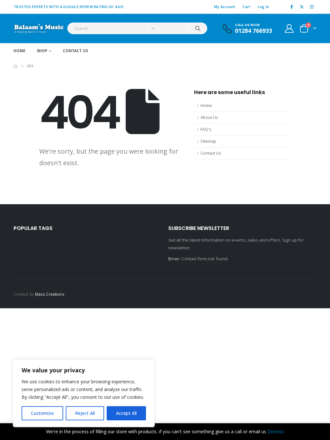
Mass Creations (49, 294)
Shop (42, 50)
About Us (209, 117)
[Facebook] (291, 7)
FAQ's (205, 129)
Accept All (126, 413)
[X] (302, 7)
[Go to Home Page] (15, 66)
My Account (224, 6)
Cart (246, 6)
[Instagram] (312, 7)
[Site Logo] (39, 28)
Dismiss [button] (275, 431)
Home (19, 50)
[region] (84, 393)
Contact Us (75, 50)
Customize (42, 413)
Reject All (85, 413)
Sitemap (208, 141)
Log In (263, 6)
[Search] (198, 28)
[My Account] (289, 28)
